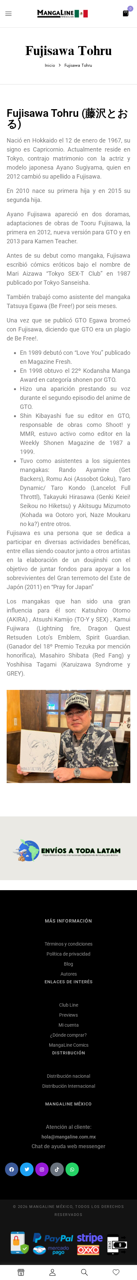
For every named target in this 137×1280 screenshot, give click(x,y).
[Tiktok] (57, 1169)
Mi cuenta (69, 1025)
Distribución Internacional (68, 1086)
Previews (68, 1015)
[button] (126, 13)
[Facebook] (11, 1169)
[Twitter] (26, 1169)
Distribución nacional (68, 1076)
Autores (69, 974)
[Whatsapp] (72, 1169)
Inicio (50, 65)
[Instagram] (42, 1169)
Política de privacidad (68, 954)
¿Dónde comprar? (68, 1035)
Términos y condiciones (68, 944)
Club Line (68, 1005)
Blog (68, 964)
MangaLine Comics (68, 1045)
